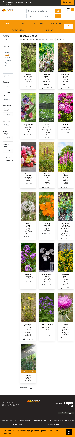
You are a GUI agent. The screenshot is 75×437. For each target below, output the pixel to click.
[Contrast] (71, 413)
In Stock (9, 40)
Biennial (7, 55)
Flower (5, 50)
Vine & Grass (38, 23)
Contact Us (69, 420)
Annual (7, 52)
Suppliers (13, 420)
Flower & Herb (55, 23)
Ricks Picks (8, 63)
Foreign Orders (40, 420)
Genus (5, 71)
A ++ (66, 413)
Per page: (23, 388)
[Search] (58, 11)
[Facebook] (65, 404)
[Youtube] (72, 404)
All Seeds (8, 23)
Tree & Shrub (23, 23)
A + (63, 413)
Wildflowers (8, 60)
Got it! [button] (69, 432)
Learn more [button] (7, 433)
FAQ (49, 420)
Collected (6, 121)
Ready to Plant (6, 145)
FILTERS (6, 36)
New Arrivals (58, 420)
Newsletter (17, 424)
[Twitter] (72, 406)
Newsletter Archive (54, 424)
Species (6, 82)
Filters (68, 27)
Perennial (8, 57)
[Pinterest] (68, 404)
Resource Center (25, 420)
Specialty (49, 30)
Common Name (6, 94)
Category (6, 47)
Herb (5, 65)
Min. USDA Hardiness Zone (7, 108)
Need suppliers (9, 159)
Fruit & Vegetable (18, 30)
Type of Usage (5, 132)
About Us (4, 420)
